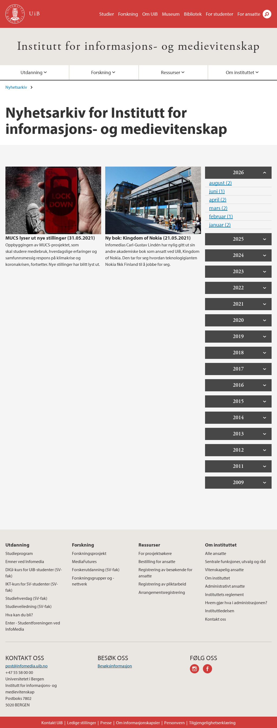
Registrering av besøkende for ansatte (165, 572)
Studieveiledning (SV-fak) (28, 606)
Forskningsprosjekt (89, 553)
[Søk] (267, 14)
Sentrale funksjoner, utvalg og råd (235, 561)
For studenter (219, 14)
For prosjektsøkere (155, 553)
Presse (106, 722)
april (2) (217, 199)
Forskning (128, 14)
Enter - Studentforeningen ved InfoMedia (32, 625)
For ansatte (249, 14)
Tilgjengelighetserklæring (212, 722)
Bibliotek (193, 14)
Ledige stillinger (81, 722)
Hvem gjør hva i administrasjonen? (236, 602)
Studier (106, 14)
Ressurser (170, 72)
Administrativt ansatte (225, 586)
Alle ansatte (215, 553)
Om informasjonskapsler (138, 722)
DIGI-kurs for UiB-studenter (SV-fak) (33, 572)
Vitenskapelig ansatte (224, 569)
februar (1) (221, 216)
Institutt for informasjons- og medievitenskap (138, 46)
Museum (171, 14)
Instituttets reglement (224, 594)
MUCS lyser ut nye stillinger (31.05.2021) (50, 238)
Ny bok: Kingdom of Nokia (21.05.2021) (148, 238)
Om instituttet (240, 72)
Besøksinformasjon (115, 666)
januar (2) (220, 224)
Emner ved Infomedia (24, 561)
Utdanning (31, 72)
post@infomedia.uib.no (26, 666)
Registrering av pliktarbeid (162, 584)
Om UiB (150, 14)
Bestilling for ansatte (156, 561)
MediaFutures (84, 561)
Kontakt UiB (52, 722)
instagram (196, 669)
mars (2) (218, 207)
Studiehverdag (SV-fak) (26, 598)
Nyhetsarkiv (16, 87)
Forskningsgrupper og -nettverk (93, 581)
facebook (209, 669)
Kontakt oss (215, 619)
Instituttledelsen (219, 610)
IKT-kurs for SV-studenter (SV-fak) (31, 587)
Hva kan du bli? (19, 614)
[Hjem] (15, 14)
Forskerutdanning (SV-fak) (96, 569)
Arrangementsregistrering (161, 592)
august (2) (220, 182)
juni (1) (217, 191)
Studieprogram (19, 553)
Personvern (174, 722)
